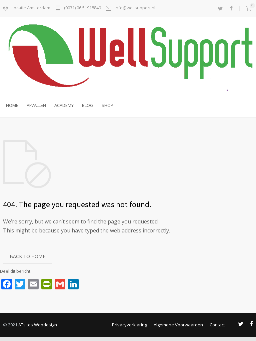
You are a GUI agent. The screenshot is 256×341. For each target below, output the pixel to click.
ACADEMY (64, 105)
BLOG (87, 105)
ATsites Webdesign (37, 325)
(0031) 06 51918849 (82, 8)
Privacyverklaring (129, 325)
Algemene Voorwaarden (178, 325)
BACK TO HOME (27, 256)
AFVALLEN (36, 105)
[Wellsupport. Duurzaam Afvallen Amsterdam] (128, 57)
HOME (12, 105)
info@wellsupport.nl (135, 8)
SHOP (107, 105)
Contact (217, 325)
